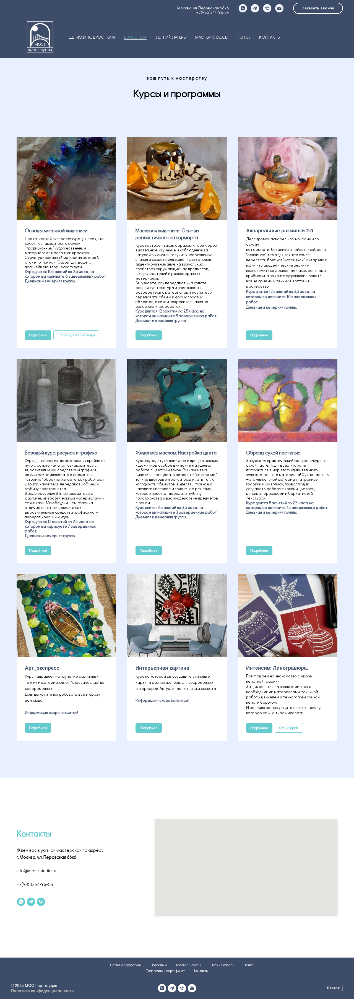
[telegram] (255, 8)
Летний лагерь (171, 37)
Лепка (244, 37)
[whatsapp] (243, 8)
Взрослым (135, 37)
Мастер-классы (211, 37)
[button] (318, 8)
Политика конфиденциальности (42, 991)
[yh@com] (192, 988)
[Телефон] (267, 8)
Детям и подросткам (92, 37)
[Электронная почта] (279, 8)
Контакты (269, 37)
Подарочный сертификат (165, 971)
